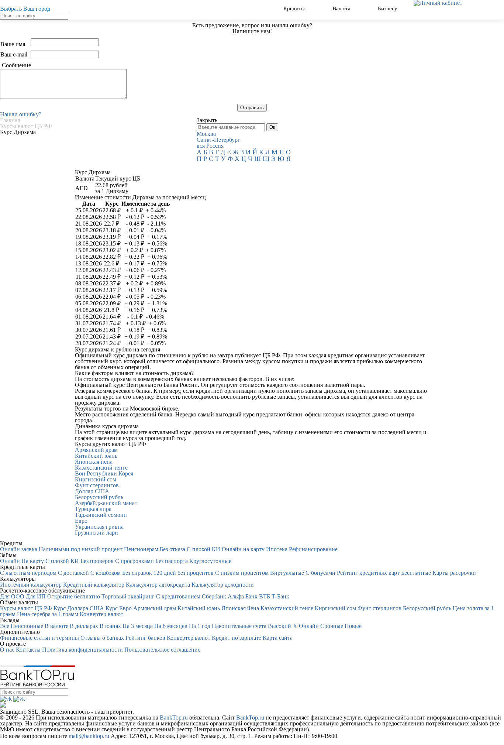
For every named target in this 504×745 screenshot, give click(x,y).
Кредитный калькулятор (93, 584)
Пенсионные (27, 626)
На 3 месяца (137, 626)
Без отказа (172, 549)
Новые (353, 626)
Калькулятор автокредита (158, 584)
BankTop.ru (174, 717)
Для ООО (12, 596)
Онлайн (10, 561)
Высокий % (282, 626)
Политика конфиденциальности (82, 649)
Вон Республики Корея (104, 473)
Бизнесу (388, 8)
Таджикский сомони (101, 515)
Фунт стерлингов (97, 485)
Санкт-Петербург (218, 140)
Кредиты (294, 8)
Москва (206, 134)
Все (4, 626)
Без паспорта (171, 561)
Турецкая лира (93, 509)
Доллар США (92, 491)
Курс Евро (119, 608)
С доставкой (73, 573)
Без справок (137, 573)
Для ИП (36, 596)
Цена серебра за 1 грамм (47, 614)
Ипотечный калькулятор (31, 584)
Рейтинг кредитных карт (368, 573)
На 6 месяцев (170, 626)
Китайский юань (96, 456)
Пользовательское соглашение (162, 649)
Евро (81, 521)
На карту (32, 561)
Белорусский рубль (99, 497)
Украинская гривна (99, 526)
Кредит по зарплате (236, 638)
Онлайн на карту (243, 549)
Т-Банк (280, 596)
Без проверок (97, 561)
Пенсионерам (141, 549)
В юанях (110, 626)
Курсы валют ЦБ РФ (26, 608)
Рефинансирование (313, 549)
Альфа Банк (243, 596)
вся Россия (210, 146)
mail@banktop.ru (89, 736)
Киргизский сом (95, 479)
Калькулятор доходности (222, 584)
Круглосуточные (210, 561)
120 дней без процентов (183, 573)
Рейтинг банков (145, 638)
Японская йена (94, 462)
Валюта (342, 8)
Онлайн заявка (18, 549)
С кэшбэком (105, 573)
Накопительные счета (239, 626)
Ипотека (276, 549)
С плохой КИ (203, 549)
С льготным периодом (28, 573)
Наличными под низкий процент (80, 549)
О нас (7, 649)
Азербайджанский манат (106, 503)
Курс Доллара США (78, 608)
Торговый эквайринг (128, 596)
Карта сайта (278, 638)
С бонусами (320, 573)
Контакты (28, 649)
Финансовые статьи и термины (39, 638)
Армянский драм (96, 450)
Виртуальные (287, 573)
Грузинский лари (96, 532)
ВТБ (264, 596)
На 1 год (199, 626)
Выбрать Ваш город (25, 9)
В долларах (84, 626)
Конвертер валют (101, 614)
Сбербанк (214, 596)
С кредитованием (178, 596)
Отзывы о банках (102, 638)
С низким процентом (242, 573)
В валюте (56, 626)
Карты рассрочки (454, 573)
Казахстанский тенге (101, 467)
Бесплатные (416, 573)
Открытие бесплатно (73, 596)
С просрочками (134, 561)
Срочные (331, 626)
